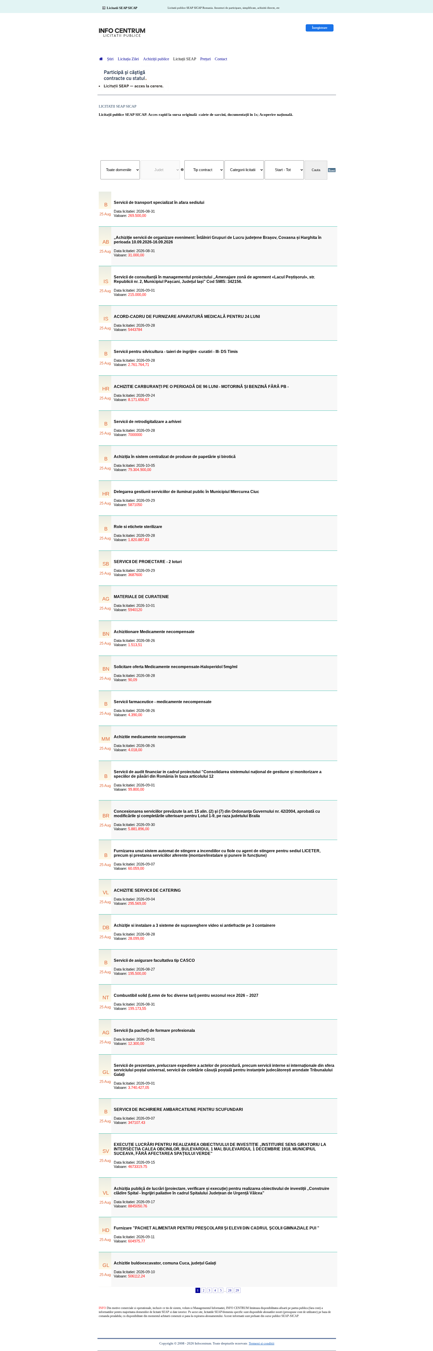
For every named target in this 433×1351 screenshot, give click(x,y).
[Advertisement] (218, 136)
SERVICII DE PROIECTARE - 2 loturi (148, 562)
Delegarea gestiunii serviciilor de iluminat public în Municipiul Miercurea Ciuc (186, 492)
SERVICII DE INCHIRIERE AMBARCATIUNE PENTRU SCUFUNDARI (178, 1109)
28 (230, 1290)
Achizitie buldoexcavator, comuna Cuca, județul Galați (165, 1263)
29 (237, 1290)
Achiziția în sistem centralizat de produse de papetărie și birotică (175, 457)
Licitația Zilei (129, 59)
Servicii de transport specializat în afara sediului (159, 202)
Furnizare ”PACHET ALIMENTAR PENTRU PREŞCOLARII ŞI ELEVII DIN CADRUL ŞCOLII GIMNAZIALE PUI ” (216, 1228)
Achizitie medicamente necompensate (150, 737)
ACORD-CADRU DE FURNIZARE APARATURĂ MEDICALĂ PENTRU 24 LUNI (187, 316)
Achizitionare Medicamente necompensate (154, 632)
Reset (332, 170)
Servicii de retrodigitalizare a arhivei (147, 421)
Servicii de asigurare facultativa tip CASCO (154, 960)
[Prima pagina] (100, 59)
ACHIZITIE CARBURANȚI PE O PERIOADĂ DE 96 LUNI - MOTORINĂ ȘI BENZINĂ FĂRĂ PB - (201, 386)
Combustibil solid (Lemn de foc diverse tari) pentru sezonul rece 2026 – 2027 (186, 995)
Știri (111, 59)
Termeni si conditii (261, 1343)
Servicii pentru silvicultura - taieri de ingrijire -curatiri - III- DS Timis (176, 351)
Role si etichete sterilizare (138, 527)
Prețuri (205, 59)
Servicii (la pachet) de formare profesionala (154, 1030)
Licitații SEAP (184, 59)
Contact (221, 59)
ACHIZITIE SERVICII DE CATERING (147, 890)
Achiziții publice (156, 59)
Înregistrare (319, 28)
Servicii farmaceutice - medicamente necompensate (162, 702)
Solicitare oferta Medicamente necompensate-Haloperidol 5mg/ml (175, 667)
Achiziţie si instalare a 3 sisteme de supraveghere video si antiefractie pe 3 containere (194, 925)
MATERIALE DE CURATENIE (141, 597)
